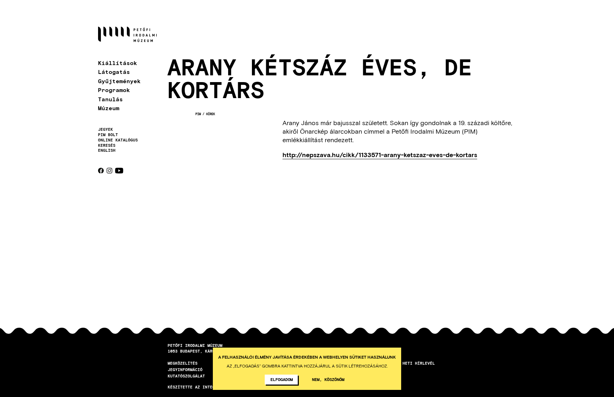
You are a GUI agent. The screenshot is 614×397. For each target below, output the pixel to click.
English (106, 150)
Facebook (101, 170)
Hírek (210, 114)
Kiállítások (117, 62)
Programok (114, 89)
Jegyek (105, 129)
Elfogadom (281, 379)
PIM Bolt (108, 135)
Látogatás (114, 71)
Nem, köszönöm (328, 379)
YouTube (119, 170)
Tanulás (110, 99)
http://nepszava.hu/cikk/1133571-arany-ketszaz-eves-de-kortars (379, 155)
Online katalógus (118, 140)
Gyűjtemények (119, 80)
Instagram (109, 170)
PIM (198, 114)
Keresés (106, 145)
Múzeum (108, 107)
